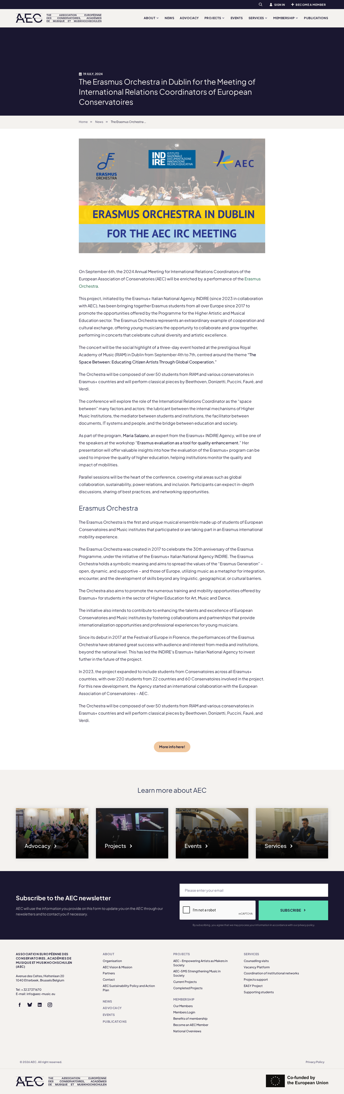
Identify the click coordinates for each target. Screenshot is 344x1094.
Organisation (112, 961)
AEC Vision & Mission (117, 967)
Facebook (19, 1005)
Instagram (50, 1005)
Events (237, 18)
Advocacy (189, 18)
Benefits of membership (190, 1018)
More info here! (172, 746)
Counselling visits (256, 961)
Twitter (29, 1005)
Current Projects (185, 982)
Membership (284, 18)
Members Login (184, 1012)
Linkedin (40, 1005)
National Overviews (187, 1031)
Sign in (279, 4)
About (150, 18)
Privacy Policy (315, 1062)
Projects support (256, 979)
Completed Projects (187, 988)
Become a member (311, 4)
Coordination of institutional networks (271, 973)
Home (83, 122)
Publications (316, 18)
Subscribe (290, 910)
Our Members (183, 1006)
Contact (109, 979)
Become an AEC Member (190, 1025)
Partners (109, 973)
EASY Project (253, 986)
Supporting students (259, 992)
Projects (213, 18)
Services (257, 18)
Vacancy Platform (257, 967)
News (169, 18)
